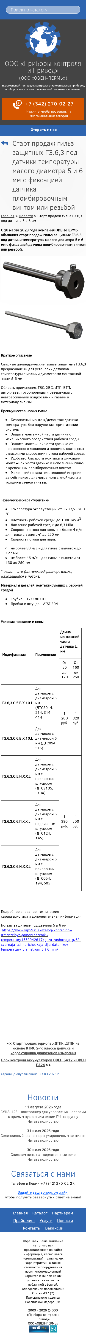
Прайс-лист (24, 1220)
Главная (7, 215)
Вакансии (54, 1228)
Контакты (32, 1228)
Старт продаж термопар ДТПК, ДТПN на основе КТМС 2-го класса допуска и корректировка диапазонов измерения (45, 1048)
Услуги (46, 1220)
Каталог (39, 1213)
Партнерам (62, 1213)
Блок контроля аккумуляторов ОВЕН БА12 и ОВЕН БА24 (43, 1062)
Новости (26, 215)
